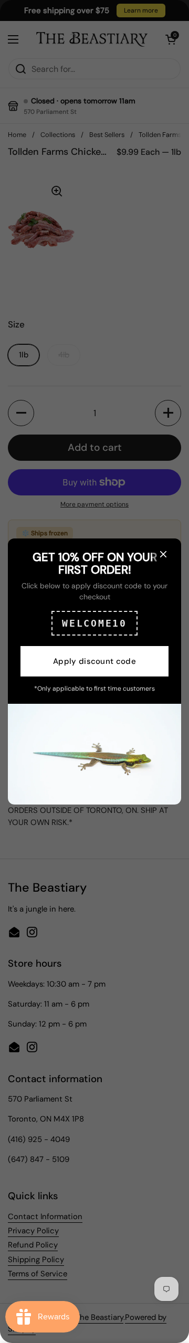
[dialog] (94, 671)
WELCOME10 (94, 623)
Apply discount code (94, 661)
